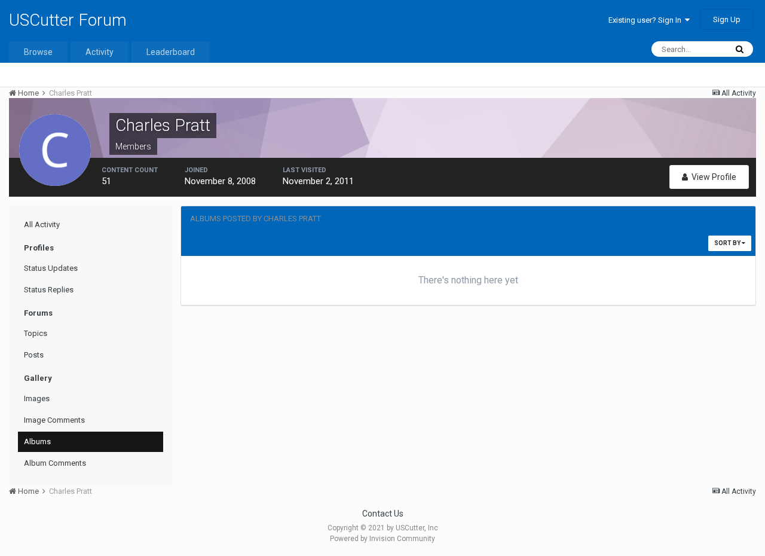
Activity (99, 52)
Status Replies (49, 289)
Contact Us (382, 513)
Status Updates (51, 268)
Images (37, 398)
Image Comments (54, 420)
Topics (35, 333)
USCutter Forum (68, 20)
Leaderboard (170, 52)
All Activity (42, 224)
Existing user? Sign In (646, 20)
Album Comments (55, 463)
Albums (37, 441)
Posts (34, 354)
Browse (38, 52)
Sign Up (726, 19)
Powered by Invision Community (382, 538)
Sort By (728, 243)
